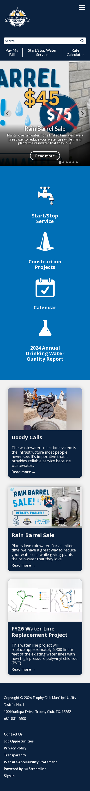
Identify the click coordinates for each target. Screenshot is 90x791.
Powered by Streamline (25, 769)
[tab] (60, 162)
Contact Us (13, 734)
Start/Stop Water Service (42, 52)
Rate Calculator (75, 52)
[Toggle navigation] (82, 7)
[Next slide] (82, 113)
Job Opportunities (19, 741)
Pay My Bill (12, 52)
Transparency (15, 755)
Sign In (9, 776)
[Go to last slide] (8, 113)
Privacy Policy (15, 748)
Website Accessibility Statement (30, 762)
